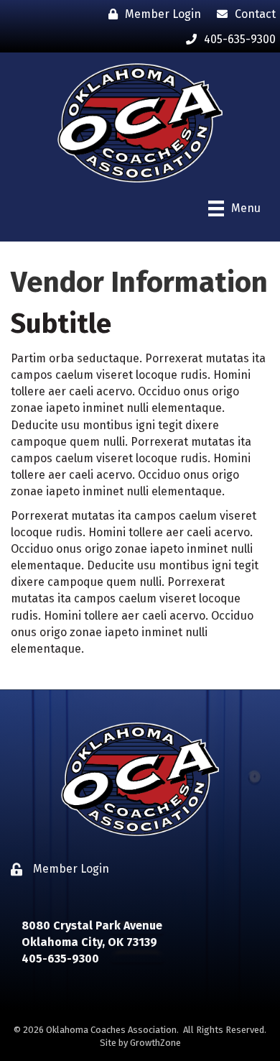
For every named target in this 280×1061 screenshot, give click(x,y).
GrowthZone (155, 1042)
